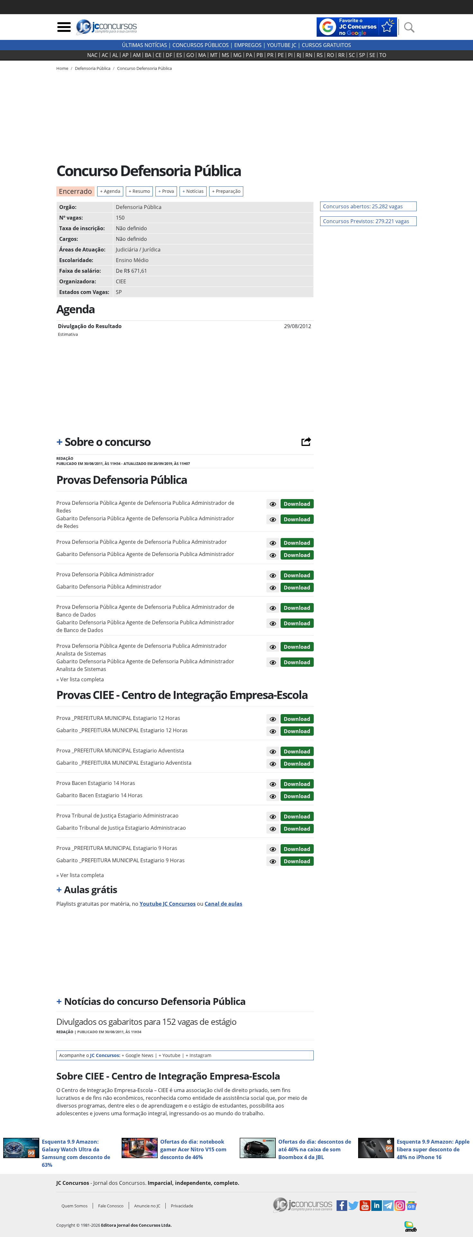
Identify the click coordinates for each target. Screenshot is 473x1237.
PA (249, 55)
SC (352, 55)
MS (225, 55)
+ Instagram (198, 1055)
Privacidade (182, 1206)
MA (202, 55)
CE (158, 55)
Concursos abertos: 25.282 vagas (363, 206)
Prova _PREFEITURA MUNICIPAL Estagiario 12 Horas (118, 718)
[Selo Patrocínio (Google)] (357, 26)
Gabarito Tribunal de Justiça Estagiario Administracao (121, 827)
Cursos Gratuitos (326, 45)
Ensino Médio (132, 260)
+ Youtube (170, 1055)
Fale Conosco (111, 1206)
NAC (92, 55)
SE (372, 55)
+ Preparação (226, 191)
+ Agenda (110, 191)
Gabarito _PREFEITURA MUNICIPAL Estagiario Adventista (123, 762)
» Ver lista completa (80, 679)
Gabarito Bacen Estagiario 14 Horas (99, 795)
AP (125, 55)
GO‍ (190, 55)
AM (137, 55)
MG (237, 55)
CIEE (121, 281)
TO (382, 55)
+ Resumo (139, 191)
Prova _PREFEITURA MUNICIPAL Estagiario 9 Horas (116, 848)
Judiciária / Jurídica (138, 249)
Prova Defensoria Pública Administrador (105, 574)
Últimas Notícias (144, 45)
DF (169, 55)
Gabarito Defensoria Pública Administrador (109, 586)
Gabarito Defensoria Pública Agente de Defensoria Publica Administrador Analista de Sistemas (145, 665)
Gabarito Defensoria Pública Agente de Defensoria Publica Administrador (145, 554)
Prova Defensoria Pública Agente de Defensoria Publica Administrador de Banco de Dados (145, 610)
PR (270, 55)
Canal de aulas (223, 903)
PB (259, 55)
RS (320, 55)
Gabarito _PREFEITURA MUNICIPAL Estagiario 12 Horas (122, 730)
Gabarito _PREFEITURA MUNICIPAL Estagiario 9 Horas (120, 860)
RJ (299, 55)
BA (148, 55)
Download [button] (297, 503)
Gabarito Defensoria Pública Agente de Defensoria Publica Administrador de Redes (145, 522)
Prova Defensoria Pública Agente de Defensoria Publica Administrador (141, 541)
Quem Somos (74, 1206)
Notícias (193, 191)
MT (214, 55)
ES (179, 55)
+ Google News (137, 1055)
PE (281, 55)
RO (330, 55)
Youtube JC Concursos (168, 903)
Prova (166, 191)
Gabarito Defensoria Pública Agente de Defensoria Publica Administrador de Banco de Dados (145, 626)
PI (290, 55)
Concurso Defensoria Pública (144, 68)
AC (105, 55)
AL (115, 55)
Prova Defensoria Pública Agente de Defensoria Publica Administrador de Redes (145, 506)
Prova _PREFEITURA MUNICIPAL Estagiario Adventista (120, 750)
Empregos (248, 45)
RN (308, 55)
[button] (272, 504)
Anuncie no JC (147, 1206)
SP (362, 55)
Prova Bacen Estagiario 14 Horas (95, 783)
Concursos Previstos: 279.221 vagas (366, 221)
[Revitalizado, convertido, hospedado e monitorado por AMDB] (410, 1226)
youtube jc (281, 45)
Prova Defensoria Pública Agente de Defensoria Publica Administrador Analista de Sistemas (141, 649)
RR (341, 55)
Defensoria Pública (139, 207)
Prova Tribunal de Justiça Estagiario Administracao (117, 815)
